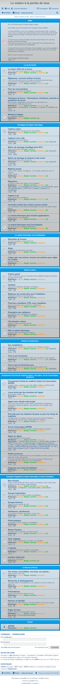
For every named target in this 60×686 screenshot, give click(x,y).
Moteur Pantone (15, 530)
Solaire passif (14, 274)
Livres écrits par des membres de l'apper (25, 392)
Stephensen (12, 669)
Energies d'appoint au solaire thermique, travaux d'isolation (30, 477)
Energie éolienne (15, 502)
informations (24, 107)
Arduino (36, 188)
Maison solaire (30, 270)
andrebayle (11, 350)
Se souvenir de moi (41, 647)
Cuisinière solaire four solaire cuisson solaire (27, 205)
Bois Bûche (47, 487)
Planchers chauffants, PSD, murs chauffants (27, 303)
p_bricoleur (11, 152)
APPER (11, 626)
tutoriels (42, 107)
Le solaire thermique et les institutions (30, 235)
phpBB (23, 678)
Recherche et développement (20, 581)
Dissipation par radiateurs (19, 312)
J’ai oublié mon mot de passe (10, 647)
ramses (20, 73)
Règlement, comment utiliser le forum (24, 78)
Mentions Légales (15, 114)
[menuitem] (7, 8)
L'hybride (12, 548)
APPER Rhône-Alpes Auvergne (26, 446)
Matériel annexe (14, 169)
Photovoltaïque (14, 521)
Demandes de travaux (17, 239)
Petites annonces (15, 454)
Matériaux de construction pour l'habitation (26, 294)
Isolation (11, 285)
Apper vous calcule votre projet (21, 401)
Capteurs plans (14, 129)
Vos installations (15, 345)
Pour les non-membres (18, 89)
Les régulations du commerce (30, 187)
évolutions (34, 107)
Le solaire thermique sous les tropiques (25, 225)
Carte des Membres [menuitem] (20, 8)
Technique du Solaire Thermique (30, 125)
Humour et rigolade (16, 601)
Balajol (26, 73)
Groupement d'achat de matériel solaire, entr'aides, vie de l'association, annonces (30, 376)
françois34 (52, 142)
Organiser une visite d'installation (22, 468)
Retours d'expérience (30, 341)
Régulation (12, 181)
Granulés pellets (35, 487)
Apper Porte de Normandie (40, 448)
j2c (47, 73)
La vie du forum (30, 65)
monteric (33, 73)
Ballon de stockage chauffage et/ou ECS (25, 147)
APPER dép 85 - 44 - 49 (48, 446)
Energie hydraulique (17, 493)
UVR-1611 (27, 188)
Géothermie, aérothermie (18, 511)
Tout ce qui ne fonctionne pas (21, 365)
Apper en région (15, 436)
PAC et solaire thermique (18, 331)
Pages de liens (14, 610)
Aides (10, 248)
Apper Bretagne (30, 443)
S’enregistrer (18, 634)
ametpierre (41, 73)
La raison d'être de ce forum (20, 69)
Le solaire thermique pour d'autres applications (28, 216)
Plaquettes (23, 487)
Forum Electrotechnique (27, 615)
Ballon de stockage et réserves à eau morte (26, 158)
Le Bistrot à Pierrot (30, 568)
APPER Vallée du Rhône (48, 441)
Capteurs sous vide (16, 138)
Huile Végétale (14, 539)
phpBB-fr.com (33, 681)
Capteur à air (13, 196)
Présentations (14, 592)
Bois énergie (13, 481)
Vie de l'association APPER (20, 427)
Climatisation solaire (17, 321)
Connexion (5, 634)
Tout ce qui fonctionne (17, 356)
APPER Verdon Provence (28, 441)
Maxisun (44, 188)
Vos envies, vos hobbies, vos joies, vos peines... (29, 572)
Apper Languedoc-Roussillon (26, 445)
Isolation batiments (16, 557)
